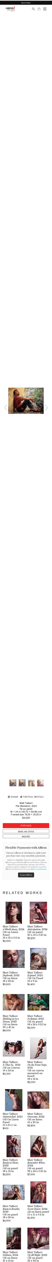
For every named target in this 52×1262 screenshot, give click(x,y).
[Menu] (44, 9)
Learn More (26, 875)
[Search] (33, 9)
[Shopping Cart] (39, 8)
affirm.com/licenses (38, 869)
